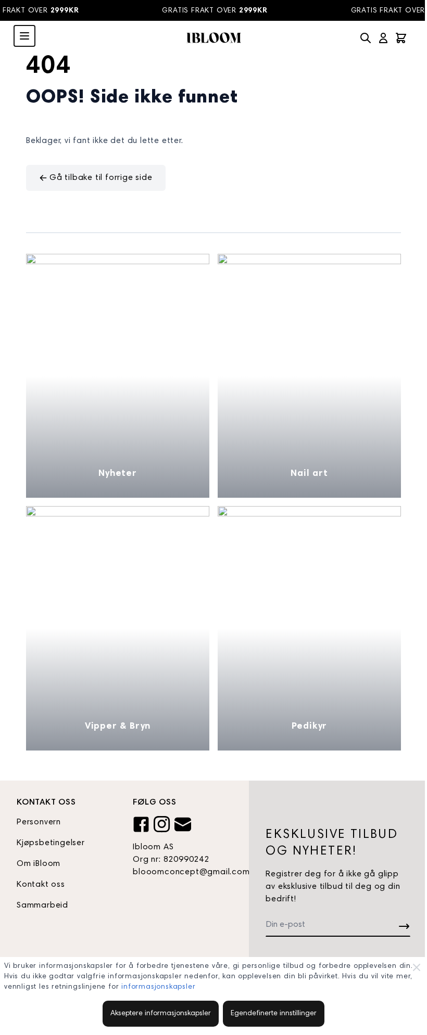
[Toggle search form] (365, 38)
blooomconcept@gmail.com (182, 872)
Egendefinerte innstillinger (274, 1013)
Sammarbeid (42, 905)
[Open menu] (24, 35)
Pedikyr (310, 726)
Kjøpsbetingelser (51, 843)
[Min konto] (383, 38)
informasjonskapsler (158, 987)
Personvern (39, 822)
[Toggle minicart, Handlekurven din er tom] (401, 38)
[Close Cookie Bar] (416, 967)
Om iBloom (38, 864)
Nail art (309, 473)
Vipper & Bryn (117, 726)
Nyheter (117, 473)
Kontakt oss (41, 885)
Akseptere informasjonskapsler (160, 1013)
